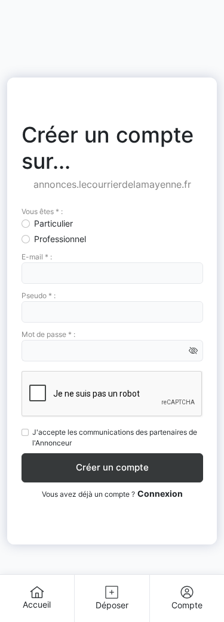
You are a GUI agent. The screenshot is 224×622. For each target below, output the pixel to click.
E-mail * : (37, 256)
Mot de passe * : (48, 334)
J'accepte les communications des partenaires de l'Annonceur (114, 437)
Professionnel (60, 239)
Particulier (53, 223)
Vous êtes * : (42, 211)
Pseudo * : (39, 295)
